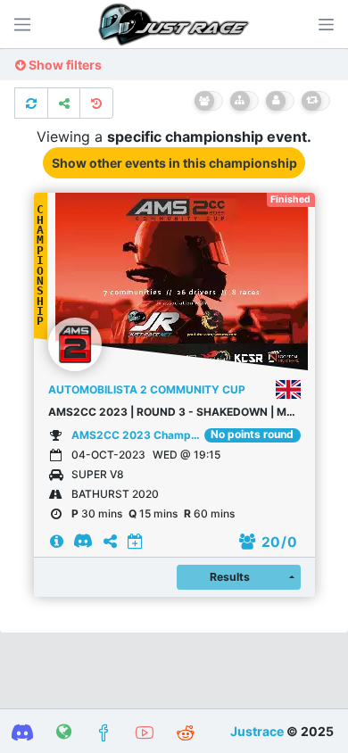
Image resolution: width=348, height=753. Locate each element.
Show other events (174, 162)
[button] (325, 24)
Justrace (257, 731)
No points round (252, 434)
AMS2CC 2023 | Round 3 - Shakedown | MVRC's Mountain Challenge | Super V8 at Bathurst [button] (174, 411)
